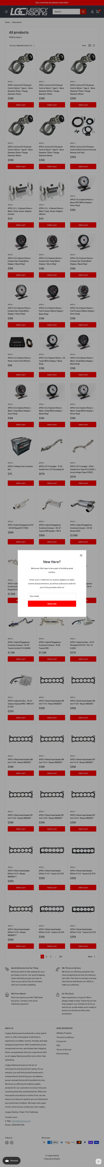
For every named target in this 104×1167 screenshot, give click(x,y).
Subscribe (52, 603)
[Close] (81, 555)
